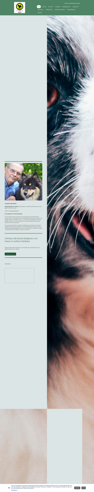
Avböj (83, 487)
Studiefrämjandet (14, 211)
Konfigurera (14, 490)
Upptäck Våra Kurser (10, 254)
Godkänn (77, 487)
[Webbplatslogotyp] (19, 7)
